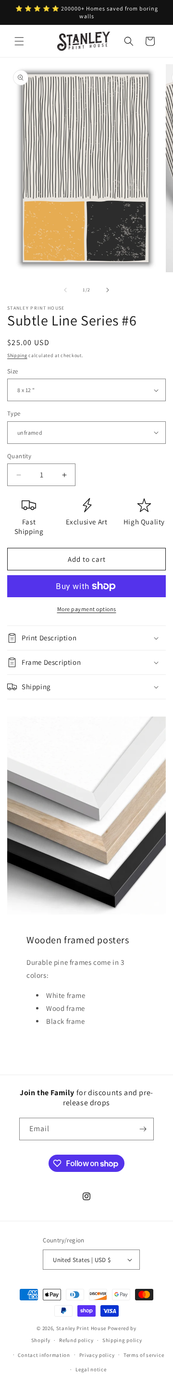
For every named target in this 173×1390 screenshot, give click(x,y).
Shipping (17, 355)
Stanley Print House (81, 1328)
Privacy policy (97, 1355)
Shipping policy (122, 1340)
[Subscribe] (142, 1129)
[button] (19, 41)
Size (12, 371)
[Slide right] (107, 290)
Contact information (44, 1355)
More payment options (86, 609)
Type (14, 413)
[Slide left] (65, 290)
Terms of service (144, 1355)
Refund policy (76, 1340)
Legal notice (90, 1369)
